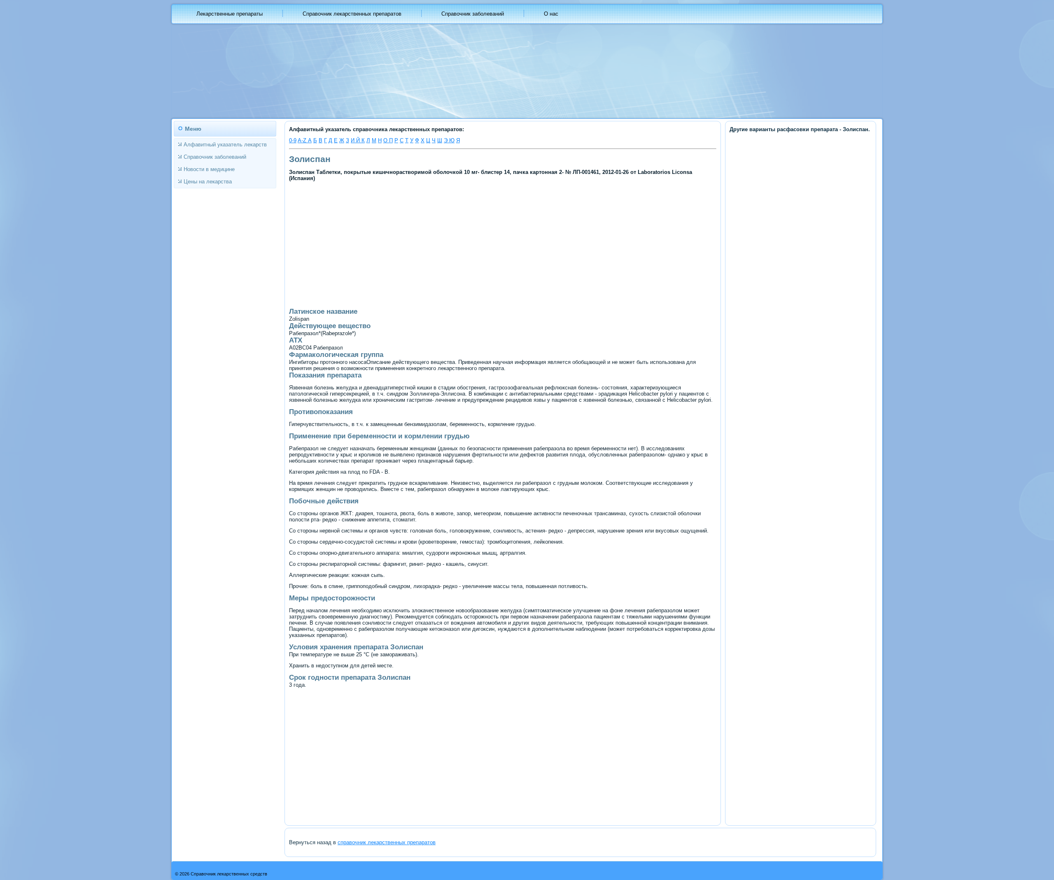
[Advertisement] (433, 243)
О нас (551, 14)
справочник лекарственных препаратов (387, 842)
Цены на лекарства (208, 181)
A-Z (303, 140)
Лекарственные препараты (229, 14)
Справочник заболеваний (472, 14)
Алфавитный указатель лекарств (225, 144)
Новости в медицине (209, 169)
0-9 (292, 140)
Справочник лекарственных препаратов (352, 14)
